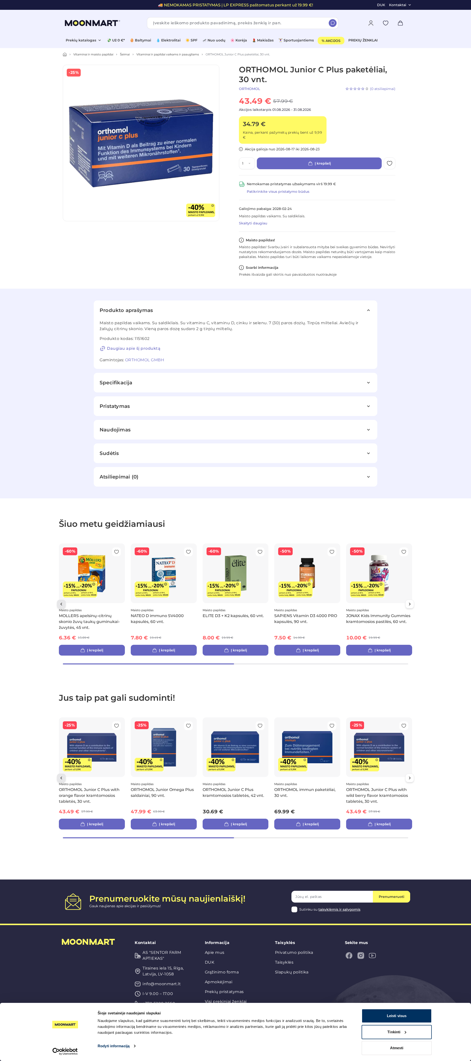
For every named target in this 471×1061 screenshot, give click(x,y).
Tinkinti (393, 1032)
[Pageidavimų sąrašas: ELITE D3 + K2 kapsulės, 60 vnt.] (260, 551)
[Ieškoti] (333, 23)
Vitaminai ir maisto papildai (93, 54)
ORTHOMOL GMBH (144, 360)
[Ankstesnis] (61, 604)
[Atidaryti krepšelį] (400, 23)
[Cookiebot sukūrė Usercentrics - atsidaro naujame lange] (65, 1051)
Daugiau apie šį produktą (133, 348)
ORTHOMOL (249, 89)
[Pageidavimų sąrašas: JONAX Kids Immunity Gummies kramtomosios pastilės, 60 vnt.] (403, 551)
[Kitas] (409, 604)
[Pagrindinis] (65, 54)
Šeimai (125, 54)
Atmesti (397, 1048)
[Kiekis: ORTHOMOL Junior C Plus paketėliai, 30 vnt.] (250, 163)
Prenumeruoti (391, 896)
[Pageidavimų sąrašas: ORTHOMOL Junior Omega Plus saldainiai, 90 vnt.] (188, 725)
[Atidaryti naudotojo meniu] (371, 23)
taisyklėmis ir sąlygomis (339, 909)
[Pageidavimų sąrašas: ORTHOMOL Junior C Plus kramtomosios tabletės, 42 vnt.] (260, 725)
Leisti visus (396, 1016)
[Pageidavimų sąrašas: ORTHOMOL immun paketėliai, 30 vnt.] (331, 725)
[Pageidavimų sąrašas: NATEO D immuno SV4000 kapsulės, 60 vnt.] (188, 551)
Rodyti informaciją (114, 1046)
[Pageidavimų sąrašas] (386, 23)
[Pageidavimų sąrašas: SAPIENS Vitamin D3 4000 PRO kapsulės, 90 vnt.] (331, 551)
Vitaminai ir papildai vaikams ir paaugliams (167, 54)
